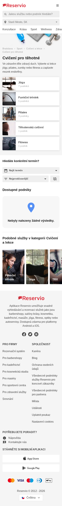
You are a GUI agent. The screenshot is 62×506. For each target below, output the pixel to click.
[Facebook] (24, 334)
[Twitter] (30, 334)
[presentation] (58, 5)
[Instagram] (36, 334)
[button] (31, 170)
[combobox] (31, 22)
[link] (8, 29)
